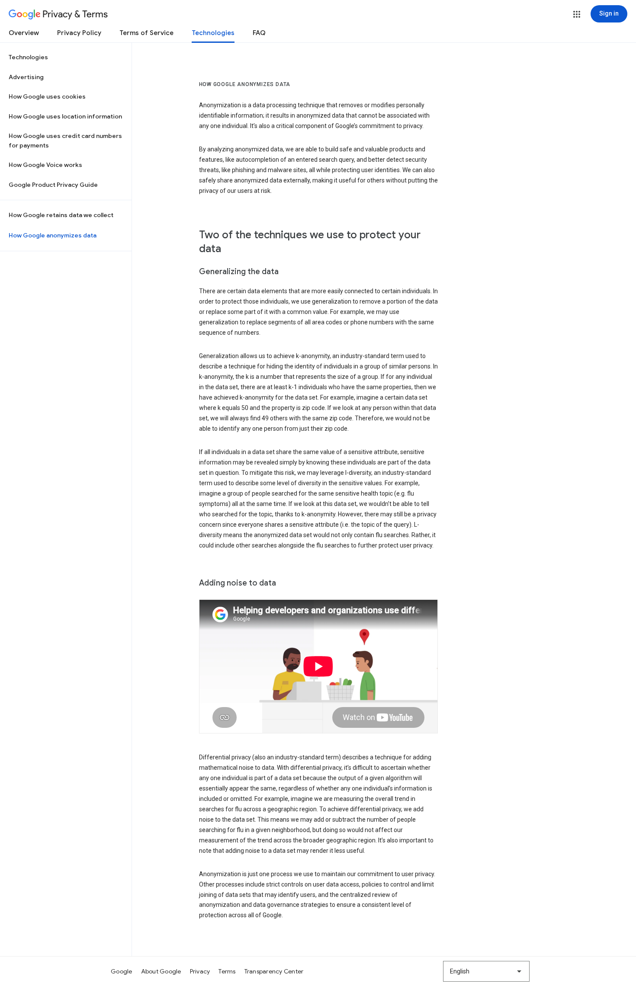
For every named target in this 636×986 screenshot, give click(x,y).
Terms (226, 971)
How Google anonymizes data (52, 235)
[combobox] (486, 971)
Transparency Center (274, 971)
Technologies (213, 33)
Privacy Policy (79, 33)
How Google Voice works (45, 165)
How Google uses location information (65, 116)
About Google (161, 971)
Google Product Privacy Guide (53, 185)
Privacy (200, 971)
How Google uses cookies (47, 96)
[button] (576, 14)
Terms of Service (146, 33)
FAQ (259, 33)
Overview (24, 33)
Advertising (26, 77)
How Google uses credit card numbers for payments (65, 140)
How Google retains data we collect (61, 215)
